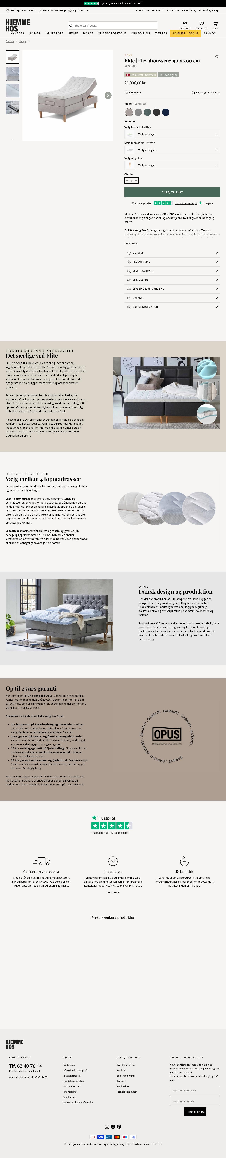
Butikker (121, 1070)
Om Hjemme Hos (126, 1064)
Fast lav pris (69, 1097)
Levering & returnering (148, 288)
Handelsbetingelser (73, 1081)
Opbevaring (140, 33)
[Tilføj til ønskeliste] (216, 57)
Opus (128, 55)
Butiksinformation (145, 306)
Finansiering (189, 10)
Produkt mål (141, 261)
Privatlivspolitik (71, 1075)
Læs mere (146, 127)
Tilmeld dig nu (195, 1112)
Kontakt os (142, 10)
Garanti (138, 297)
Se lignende (140, 279)
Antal (129, 174)
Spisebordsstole (112, 33)
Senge (73, 33)
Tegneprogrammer (127, 1091)
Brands (209, 33)
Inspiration (173, 10)
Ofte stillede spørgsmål (75, 1070)
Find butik (158, 10)
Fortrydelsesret (71, 1086)
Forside (10, 41)
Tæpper (161, 33)
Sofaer (34, 33)
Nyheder (17, 33)
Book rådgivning (209, 10)
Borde (88, 33)
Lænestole (54, 33)
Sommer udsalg (185, 33)
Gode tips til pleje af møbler (78, 1102)
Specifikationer (143, 270)
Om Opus (138, 252)
